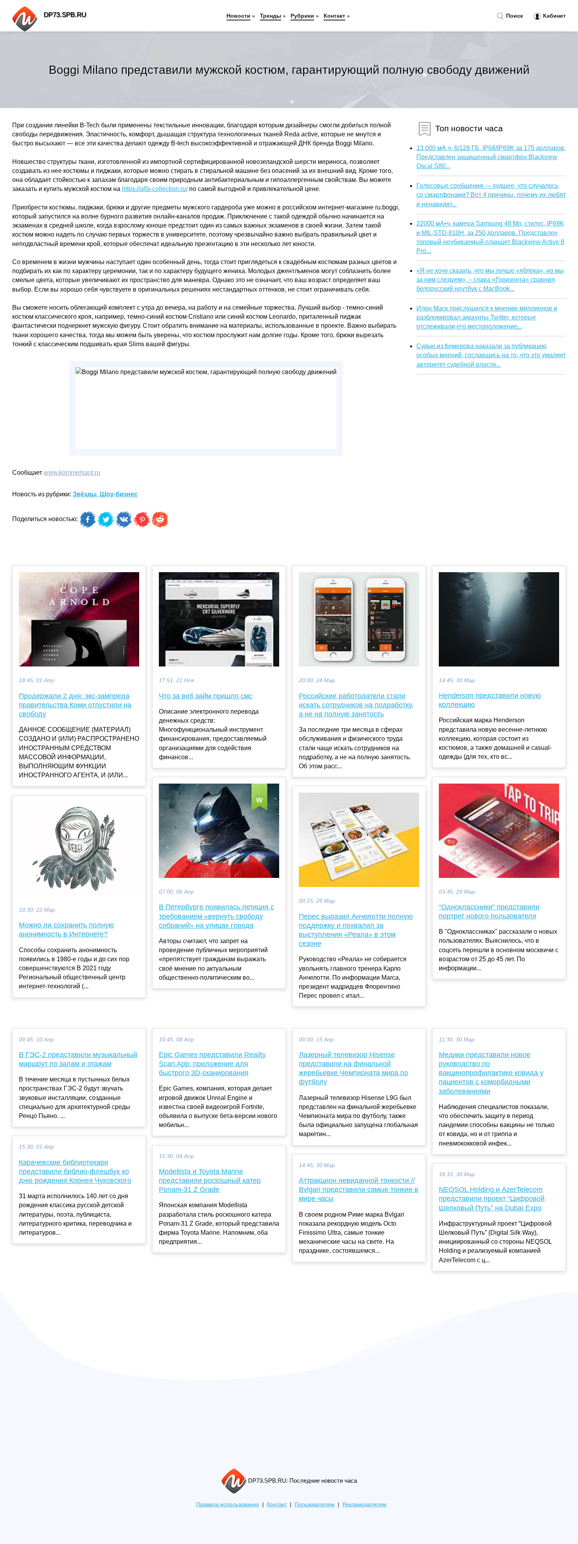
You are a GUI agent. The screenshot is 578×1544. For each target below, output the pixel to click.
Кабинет (553, 16)
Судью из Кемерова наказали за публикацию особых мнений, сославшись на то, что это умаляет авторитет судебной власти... (491, 355)
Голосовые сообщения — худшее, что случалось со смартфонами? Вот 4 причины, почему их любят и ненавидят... (491, 194)
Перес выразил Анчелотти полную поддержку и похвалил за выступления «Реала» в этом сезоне (356, 930)
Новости (238, 16)
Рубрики (302, 16)
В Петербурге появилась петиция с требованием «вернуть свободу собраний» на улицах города (216, 916)
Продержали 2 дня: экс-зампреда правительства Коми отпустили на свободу (75, 705)
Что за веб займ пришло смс (205, 696)
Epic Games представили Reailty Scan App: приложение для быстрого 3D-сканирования (212, 1064)
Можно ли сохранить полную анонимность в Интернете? (66, 929)
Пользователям (315, 1504)
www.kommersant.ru (72, 472)
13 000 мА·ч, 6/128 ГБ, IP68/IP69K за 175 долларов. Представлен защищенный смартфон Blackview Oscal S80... (491, 157)
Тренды (270, 16)
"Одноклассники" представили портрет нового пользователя (489, 911)
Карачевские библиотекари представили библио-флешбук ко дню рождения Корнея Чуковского (75, 1171)
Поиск (513, 16)
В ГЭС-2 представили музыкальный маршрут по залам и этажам (78, 1059)
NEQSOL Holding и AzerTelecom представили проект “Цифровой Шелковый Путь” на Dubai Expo (492, 1199)
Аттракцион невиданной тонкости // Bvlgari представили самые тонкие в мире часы (358, 1190)
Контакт (334, 16)
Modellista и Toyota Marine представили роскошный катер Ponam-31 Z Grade (210, 1180)
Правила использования (227, 1504)
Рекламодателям (364, 1504)
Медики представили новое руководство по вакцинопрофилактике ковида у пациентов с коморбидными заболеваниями (491, 1073)
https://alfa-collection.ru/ (155, 188)
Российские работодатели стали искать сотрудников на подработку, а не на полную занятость (356, 705)
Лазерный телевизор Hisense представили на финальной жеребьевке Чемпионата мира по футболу (353, 1068)
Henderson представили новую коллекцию (490, 700)
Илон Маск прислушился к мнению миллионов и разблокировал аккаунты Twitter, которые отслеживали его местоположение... (486, 317)
